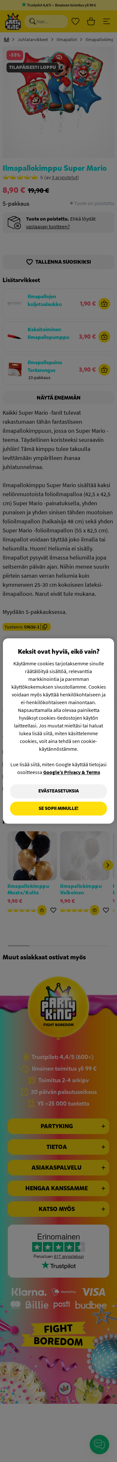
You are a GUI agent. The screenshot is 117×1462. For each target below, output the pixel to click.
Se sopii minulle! (58, 808)
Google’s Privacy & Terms (71, 772)
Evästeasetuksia (58, 791)
